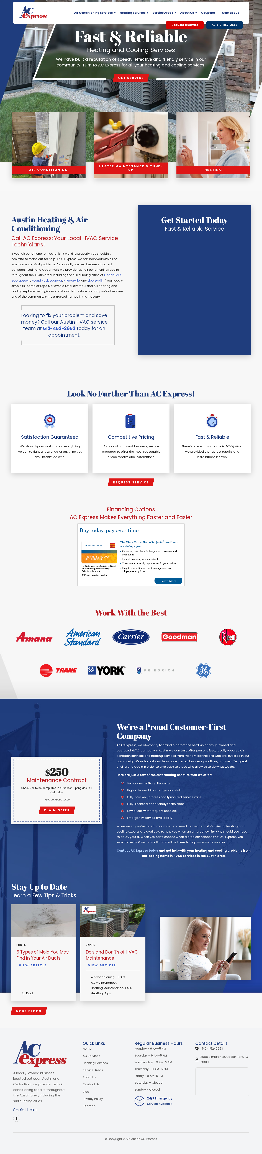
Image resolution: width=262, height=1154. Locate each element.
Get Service (131, 78)
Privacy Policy (93, 1099)
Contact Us (230, 13)
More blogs (29, 1011)
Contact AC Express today (137, 850)
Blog (86, 1091)
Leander (56, 280)
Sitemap (89, 1106)
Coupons (208, 13)
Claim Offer (57, 810)
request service (131, 482)
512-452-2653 (227, 25)
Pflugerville (71, 280)
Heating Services (132, 13)
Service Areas (163, 13)
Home (87, 1048)
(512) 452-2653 (212, 1048)
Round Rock (40, 280)
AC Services (91, 1056)
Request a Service (184, 25)
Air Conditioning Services (93, 13)
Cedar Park (112, 275)
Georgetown (20, 280)
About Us (187, 13)
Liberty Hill (95, 280)
